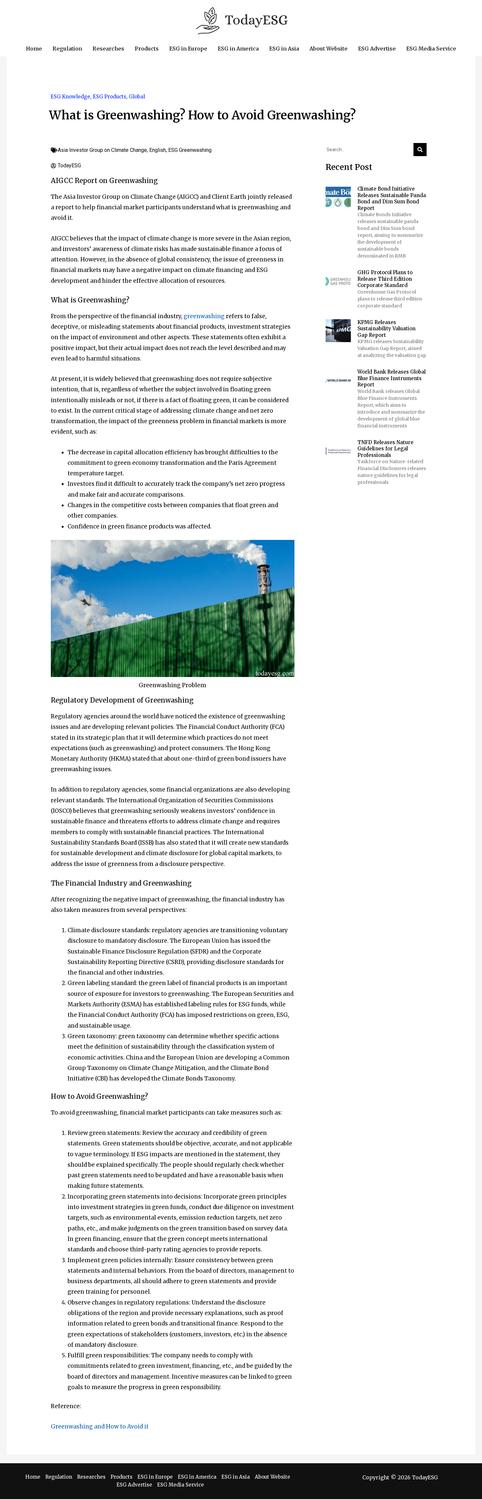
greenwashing (204, 316)
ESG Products (109, 96)
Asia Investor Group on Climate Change (102, 150)
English (157, 150)
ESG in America (197, 1477)
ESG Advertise (134, 1485)
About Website (272, 1477)
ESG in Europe (155, 1477)
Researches (91, 1477)
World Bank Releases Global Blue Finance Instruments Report (391, 378)
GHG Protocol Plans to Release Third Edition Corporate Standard (384, 278)
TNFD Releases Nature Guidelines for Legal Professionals (385, 448)
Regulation (58, 1477)
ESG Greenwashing (189, 150)
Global (137, 96)
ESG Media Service (180, 1485)
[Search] (420, 149)
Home (32, 1477)
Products (121, 1477)
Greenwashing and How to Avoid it (100, 1426)
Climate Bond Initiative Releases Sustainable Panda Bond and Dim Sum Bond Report (391, 198)
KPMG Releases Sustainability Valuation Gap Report (386, 328)
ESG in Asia (235, 1477)
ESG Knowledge (70, 96)
